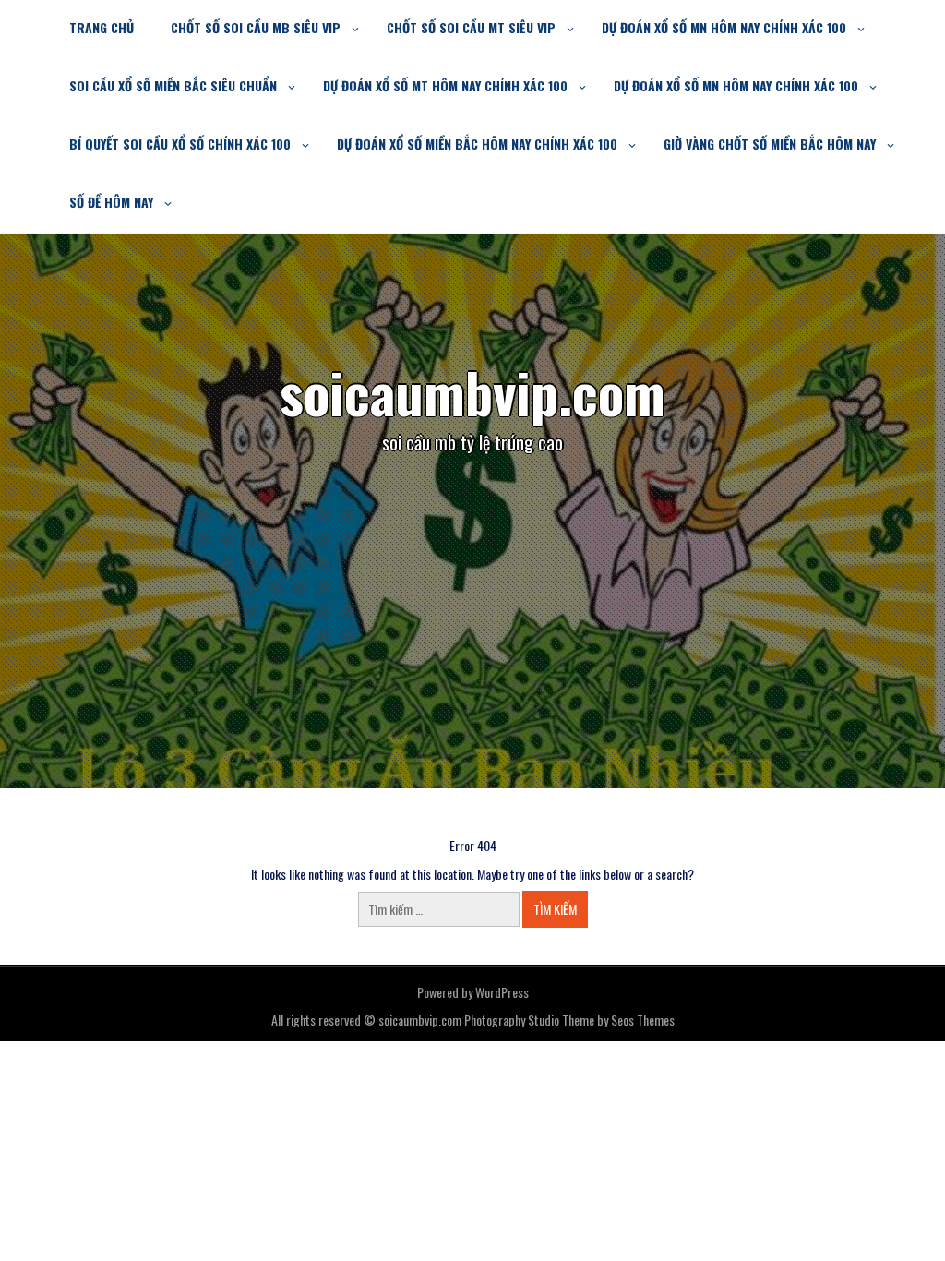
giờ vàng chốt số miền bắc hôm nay (770, 143)
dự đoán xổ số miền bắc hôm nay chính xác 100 (477, 143)
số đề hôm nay (111, 201)
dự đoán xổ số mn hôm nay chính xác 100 (724, 27)
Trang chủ (101, 27)
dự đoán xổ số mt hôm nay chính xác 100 (445, 85)
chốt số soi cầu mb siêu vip (256, 27)
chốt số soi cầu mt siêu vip (471, 27)
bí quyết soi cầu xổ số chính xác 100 (180, 143)
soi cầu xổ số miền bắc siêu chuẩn (173, 85)
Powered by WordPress (473, 992)
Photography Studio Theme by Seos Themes (569, 1019)
